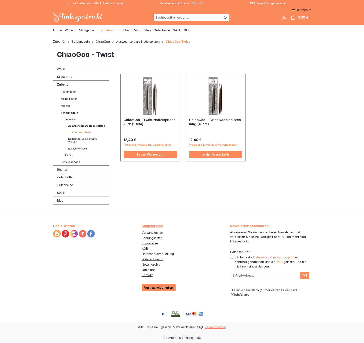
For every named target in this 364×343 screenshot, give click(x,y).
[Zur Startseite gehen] (78, 17)
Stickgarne (64, 77)
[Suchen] (224, 17)
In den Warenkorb (150, 154)
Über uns (148, 270)
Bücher (62, 169)
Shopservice (152, 226)
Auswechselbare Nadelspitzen (86, 125)
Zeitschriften (66, 177)
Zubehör (63, 84)
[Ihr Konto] (284, 17)
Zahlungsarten (152, 238)
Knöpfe (65, 105)
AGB (145, 248)
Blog (60, 200)
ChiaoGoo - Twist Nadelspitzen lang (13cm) (215, 122)
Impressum (150, 243)
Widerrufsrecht (152, 259)
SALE (61, 193)
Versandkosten (152, 232)
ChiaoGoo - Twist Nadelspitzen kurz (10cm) (150, 122)
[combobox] (186, 17)
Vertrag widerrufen (158, 288)
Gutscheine (65, 185)
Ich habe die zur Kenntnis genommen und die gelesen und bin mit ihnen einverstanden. (270, 261)
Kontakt (147, 275)
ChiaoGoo (70, 119)
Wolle (61, 69)
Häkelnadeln (68, 91)
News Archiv (151, 264)
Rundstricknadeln (78, 148)
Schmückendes (70, 162)
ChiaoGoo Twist (81, 132)
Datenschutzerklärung (158, 254)
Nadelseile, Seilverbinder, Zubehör (82, 140)
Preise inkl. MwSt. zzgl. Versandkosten (148, 144)
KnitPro (68, 155)
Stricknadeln (69, 112)
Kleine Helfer (69, 98)
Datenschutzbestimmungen (272, 257)
